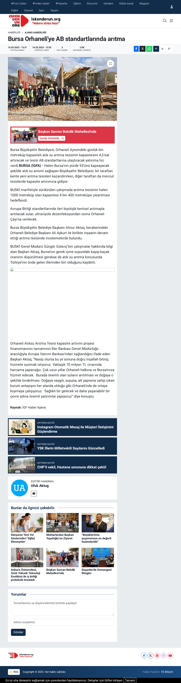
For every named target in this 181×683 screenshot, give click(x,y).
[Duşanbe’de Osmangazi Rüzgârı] (98, 557)
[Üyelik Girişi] (170, 7)
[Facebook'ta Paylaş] (136, 49)
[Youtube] (170, 655)
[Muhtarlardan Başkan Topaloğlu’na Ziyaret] (62, 522)
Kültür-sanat (126, 3)
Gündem (108, 3)
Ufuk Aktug (40, 486)
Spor (41, 10)
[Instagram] (164, 655)
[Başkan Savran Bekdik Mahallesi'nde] (62, 557)
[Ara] (165, 21)
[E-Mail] (34, 494)
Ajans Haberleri (35, 32)
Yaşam (54, 10)
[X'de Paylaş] (142, 49)
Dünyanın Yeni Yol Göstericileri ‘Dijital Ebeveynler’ (23, 538)
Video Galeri (42, 3)
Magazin (144, 3)
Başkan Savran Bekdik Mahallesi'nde (60, 571)
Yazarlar (62, 3)
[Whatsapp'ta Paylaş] (149, 49)
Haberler (14, 32)
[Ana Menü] (171, 21)
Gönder (18, 632)
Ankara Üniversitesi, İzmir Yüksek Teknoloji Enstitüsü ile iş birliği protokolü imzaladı (25, 575)
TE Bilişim (167, 671)
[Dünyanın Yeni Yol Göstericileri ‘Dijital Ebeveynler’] (27, 522)
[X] (150, 655)
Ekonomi (92, 3)
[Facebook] (144, 655)
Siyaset (28, 10)
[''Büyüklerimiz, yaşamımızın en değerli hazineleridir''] (98, 522)
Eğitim (77, 3)
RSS (15, 671)
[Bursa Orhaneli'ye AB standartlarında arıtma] (62, 89)
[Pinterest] (157, 655)
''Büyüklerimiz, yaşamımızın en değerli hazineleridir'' (96, 538)
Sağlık (14, 10)
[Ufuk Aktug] (19, 488)
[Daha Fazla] (156, 49)
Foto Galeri (20, 3)
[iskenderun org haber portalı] (35, 20)
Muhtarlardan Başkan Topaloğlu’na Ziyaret (60, 536)
